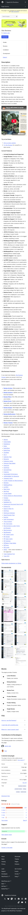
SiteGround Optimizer (9, 513)
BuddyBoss (7, 448)
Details (5, 42)
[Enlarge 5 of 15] (11, 625)
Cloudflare (6, 452)
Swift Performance (9, 519)
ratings (24, 788)
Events (16, 871)
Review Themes (8, 422)
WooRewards (7, 532)
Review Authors (8, 392)
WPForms (6, 545)
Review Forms (7, 401)
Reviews (5, 46)
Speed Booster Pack (9, 515)
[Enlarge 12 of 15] (24, 624)
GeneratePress (7, 470)
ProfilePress (7, 500)
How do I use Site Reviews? (8, 720)
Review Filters (8, 397)
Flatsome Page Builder (9, 463)
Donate (17, 874)
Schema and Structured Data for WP (13, 504)
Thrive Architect (8, 521)
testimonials (23, 791)
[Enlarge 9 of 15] (24, 585)
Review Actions (8, 388)
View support (21, 760)
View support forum (6, 834)
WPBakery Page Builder (10, 543)
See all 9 (25, 782)
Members (6, 482)
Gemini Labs (6, 33)
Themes (17, 859)
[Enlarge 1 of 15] (11, 571)
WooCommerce (8, 530)
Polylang (6, 498)
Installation (6, 50)
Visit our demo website (10, 143)
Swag (17, 876)
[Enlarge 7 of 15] (11, 648)
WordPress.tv (5, 876)
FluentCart (6, 465)
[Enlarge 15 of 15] (24, 658)
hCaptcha (6, 472)
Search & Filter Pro (8, 508)
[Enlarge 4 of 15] (11, 608)
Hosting (3, 861)
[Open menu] (25, 2)
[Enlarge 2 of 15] (11, 580)
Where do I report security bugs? (10, 729)
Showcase (17, 856)
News (2, 859)
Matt (3, 883)
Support (5, 57)
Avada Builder (7, 441)
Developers (4, 874)
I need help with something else (9, 725)
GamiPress (6, 467)
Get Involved (18, 869)
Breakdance (7, 444)
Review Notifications (9, 414)
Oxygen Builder (8, 493)
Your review (4, 820)
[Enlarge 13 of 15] (24, 636)
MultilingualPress (8, 485)
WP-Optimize (7, 541)
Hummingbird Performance (11, 474)
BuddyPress (7, 450)
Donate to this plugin (6, 847)
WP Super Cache (8, 539)
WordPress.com (6, 881)
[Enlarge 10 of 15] (24, 598)
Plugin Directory (5, 6)
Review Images (8, 407)
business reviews (22, 786)
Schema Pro (7, 506)
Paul (5, 751)
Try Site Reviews (8, 145)
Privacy (3, 864)
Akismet (6, 439)
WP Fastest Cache (9, 534)
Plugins (16, 861)
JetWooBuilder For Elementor (11, 476)
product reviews (18, 788)
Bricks (5, 446)
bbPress (4, 886)
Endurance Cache (8, 461)
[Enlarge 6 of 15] (11, 635)
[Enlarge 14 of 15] (24, 648)
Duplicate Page (8, 457)
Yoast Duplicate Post (9, 554)
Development (6, 53)
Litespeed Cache (8, 478)
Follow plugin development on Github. (11, 563)
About (3, 856)
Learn (2, 869)
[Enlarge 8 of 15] (24, 571)
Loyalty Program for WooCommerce (13, 480)
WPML (5, 549)
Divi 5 (5, 454)
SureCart (6, 517)
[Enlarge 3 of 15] (11, 593)
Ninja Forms (7, 489)
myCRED (6, 487)
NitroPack (6, 491)
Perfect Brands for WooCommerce (13, 495)
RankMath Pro (7, 502)
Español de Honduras (10, 895)
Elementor (6, 459)
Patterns (17, 864)
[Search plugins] (16, 16)
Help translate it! (15, 11)
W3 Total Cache (8, 523)
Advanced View (5, 796)
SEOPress (6, 510)
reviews (18, 791)
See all (25, 820)
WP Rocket (7, 536)
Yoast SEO (6, 556)
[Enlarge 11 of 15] (24, 611)
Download (4, 36)
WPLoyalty (6, 547)
